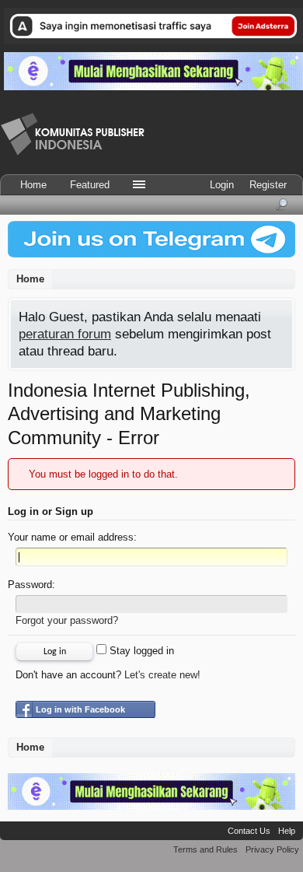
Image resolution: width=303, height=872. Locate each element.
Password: (31, 584)
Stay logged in (140, 651)
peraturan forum (65, 333)
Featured (90, 185)
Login (222, 185)
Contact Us (249, 830)
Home (33, 185)
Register (268, 185)
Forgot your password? (67, 620)
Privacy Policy (272, 849)
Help (286, 830)
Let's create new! (162, 675)
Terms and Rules (205, 849)
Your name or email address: (72, 537)
